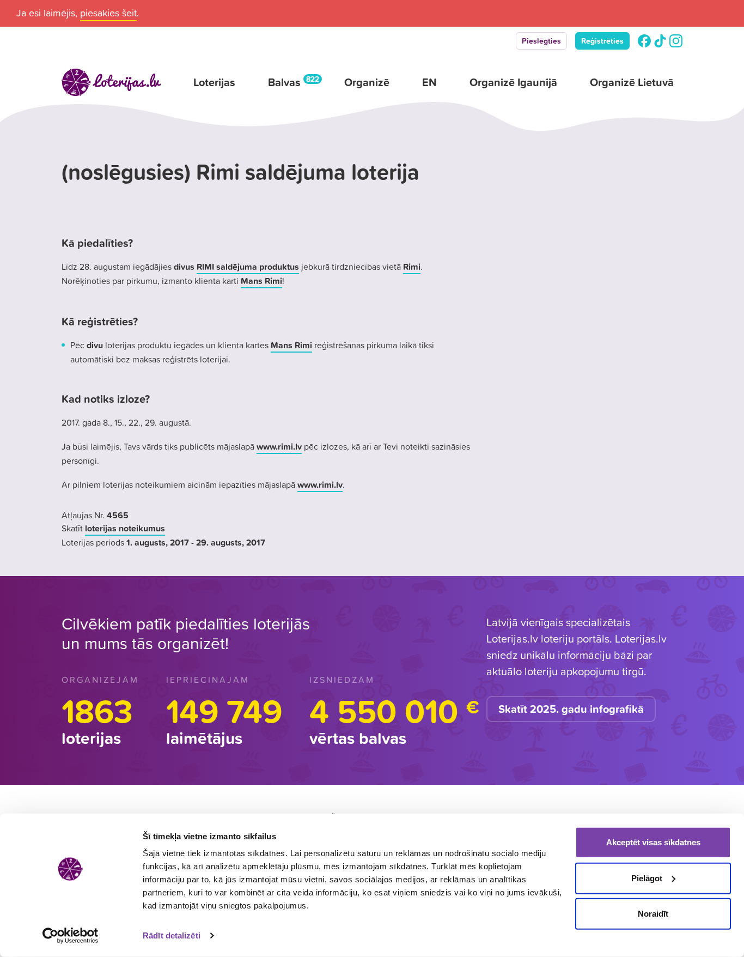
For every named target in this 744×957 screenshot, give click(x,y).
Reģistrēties (602, 40)
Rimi (411, 266)
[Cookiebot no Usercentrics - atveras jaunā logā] (70, 936)
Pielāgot (646, 877)
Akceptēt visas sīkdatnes (653, 842)
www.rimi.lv (279, 446)
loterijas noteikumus (125, 528)
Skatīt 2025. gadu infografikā (571, 709)
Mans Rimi (261, 280)
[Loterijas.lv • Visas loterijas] (111, 82)
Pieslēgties (541, 40)
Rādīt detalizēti (171, 935)
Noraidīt (653, 913)
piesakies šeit (108, 12)
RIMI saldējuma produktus (248, 266)
